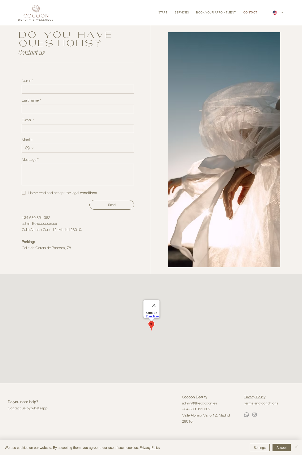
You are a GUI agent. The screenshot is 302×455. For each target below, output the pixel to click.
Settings (260, 447)
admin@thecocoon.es (39, 223)
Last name (31, 100)
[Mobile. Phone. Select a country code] (29, 148)
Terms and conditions (261, 403)
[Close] (296, 447)
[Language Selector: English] (277, 12)
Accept (282, 447)
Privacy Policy (254, 397)
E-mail (28, 120)
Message (30, 159)
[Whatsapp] (246, 414)
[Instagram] (254, 414)
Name (28, 80)
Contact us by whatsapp (27, 408)
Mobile (27, 139)
